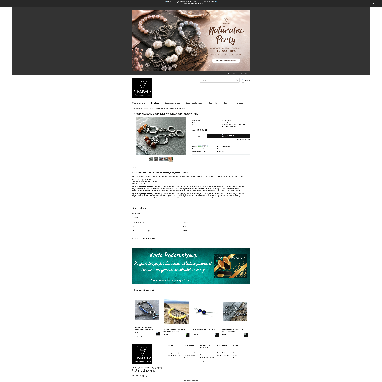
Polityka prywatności (223, 355)
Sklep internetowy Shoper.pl (191, 380)
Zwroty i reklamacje (173, 353)
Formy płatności (205, 355)
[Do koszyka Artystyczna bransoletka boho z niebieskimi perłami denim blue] (158, 334)
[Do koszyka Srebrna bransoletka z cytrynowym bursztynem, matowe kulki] (188, 335)
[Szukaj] (237, 80)
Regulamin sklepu (222, 353)
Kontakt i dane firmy (174, 355)
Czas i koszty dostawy (207, 357)
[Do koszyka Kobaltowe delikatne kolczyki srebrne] (217, 335)
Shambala (203, 149)
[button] (223, 146)
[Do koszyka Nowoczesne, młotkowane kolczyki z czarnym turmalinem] (246, 335)
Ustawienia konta (189, 355)
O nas (235, 355)
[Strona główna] (142, 88)
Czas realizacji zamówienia (204, 361)
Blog (234, 358)
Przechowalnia (188, 358)
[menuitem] (140, 103)
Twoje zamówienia (189, 353)
